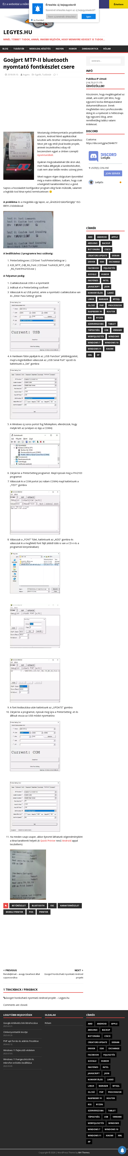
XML (90, 355)
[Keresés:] (105, 61)
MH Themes (84, 1152)
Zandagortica (90, 48)
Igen (88, 16)
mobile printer (14, 912)
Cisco (107, 249)
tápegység (94, 330)
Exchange (114, 261)
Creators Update (97, 255)
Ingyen (60, 48)
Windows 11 (94, 348)
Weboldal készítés (39, 48)
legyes (26, 74)
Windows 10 (111, 342)
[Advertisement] (43, 104)
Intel (106, 280)
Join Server (113, 173)
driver (91, 261)
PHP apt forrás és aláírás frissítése (21, 1041)
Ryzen (99, 317)
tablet (112, 324)
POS (31, 912)
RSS (90, 317)
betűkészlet (19, 905)
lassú (110, 292)
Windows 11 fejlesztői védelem (19, 1050)
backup (106, 243)
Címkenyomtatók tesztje (15, 1032)
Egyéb (38, 74)
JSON (107, 286)
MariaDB (103, 299)
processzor (115, 305)
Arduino (93, 243)
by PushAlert (39, 20)
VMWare (117, 330)
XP (98, 355)
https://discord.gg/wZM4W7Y (101, 143)
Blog (5, 48)
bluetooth (38, 905)
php (102, 305)
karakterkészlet (69, 905)
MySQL (116, 299)
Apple (115, 237)
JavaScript (94, 286)
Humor (73, 48)
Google (92, 274)
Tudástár (18, 48)
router (111, 311)
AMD (90, 237)
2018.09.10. (13, 74)
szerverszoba (96, 324)
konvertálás (95, 292)
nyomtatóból (45, 155)
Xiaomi (110, 348)
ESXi (102, 261)
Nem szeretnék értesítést (62, 16)
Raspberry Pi (95, 311)
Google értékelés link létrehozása (20, 1022)
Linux (91, 299)
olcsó (91, 305)
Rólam (107, 48)
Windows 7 (94, 342)
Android (66, 840)
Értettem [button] (118, 4)
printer (43, 912)
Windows (113, 336)
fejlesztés (109, 268)
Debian (116, 255)
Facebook (93, 268)
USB (106, 330)
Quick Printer (48, 840)
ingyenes (93, 280)
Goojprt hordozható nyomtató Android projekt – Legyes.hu (37, 997)
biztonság (94, 249)
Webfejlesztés (96, 336)
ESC (52, 905)
